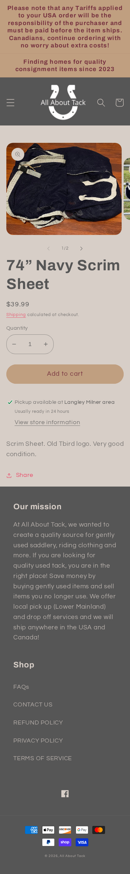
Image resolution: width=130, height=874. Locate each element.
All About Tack (72, 856)
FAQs (21, 687)
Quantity (17, 328)
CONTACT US (33, 705)
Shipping (16, 315)
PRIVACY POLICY (38, 741)
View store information (47, 422)
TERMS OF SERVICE (42, 759)
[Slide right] (81, 248)
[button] (10, 102)
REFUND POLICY (38, 723)
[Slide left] (48, 248)
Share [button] (24, 475)
